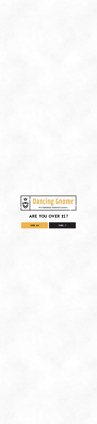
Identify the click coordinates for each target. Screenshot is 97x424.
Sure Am (34, 225)
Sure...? (62, 225)
